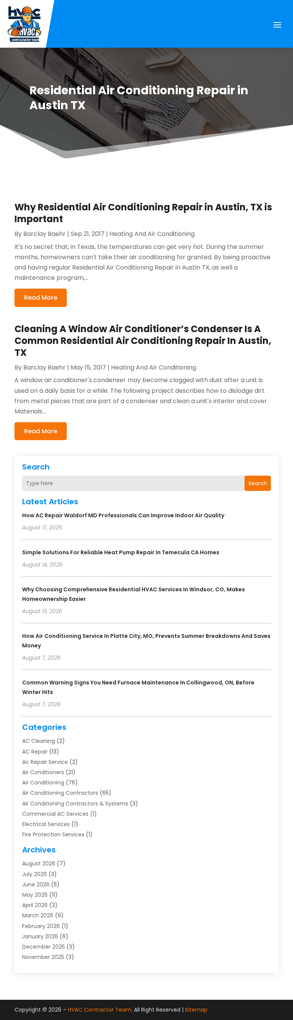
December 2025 (43, 947)
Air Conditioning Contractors (60, 793)
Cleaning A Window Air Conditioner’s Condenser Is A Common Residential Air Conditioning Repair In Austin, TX (142, 341)
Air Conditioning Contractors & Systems (75, 803)
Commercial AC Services (55, 814)
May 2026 (35, 895)
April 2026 (35, 905)
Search (257, 483)
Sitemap (196, 1010)
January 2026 (40, 936)
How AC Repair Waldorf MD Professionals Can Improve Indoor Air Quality (123, 515)
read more (40, 297)
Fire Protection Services (53, 834)
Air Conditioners (43, 772)
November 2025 (43, 957)
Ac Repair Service (45, 762)
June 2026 (36, 884)
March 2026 (37, 915)
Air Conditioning (43, 782)
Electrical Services (46, 824)
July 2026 (34, 874)
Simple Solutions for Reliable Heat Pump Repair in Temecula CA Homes (120, 552)
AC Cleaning (38, 741)
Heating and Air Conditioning (152, 233)
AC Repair (35, 751)
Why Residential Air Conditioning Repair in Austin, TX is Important (143, 213)
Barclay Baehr (44, 233)
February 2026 (41, 926)
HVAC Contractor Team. (100, 1010)
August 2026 (38, 863)
